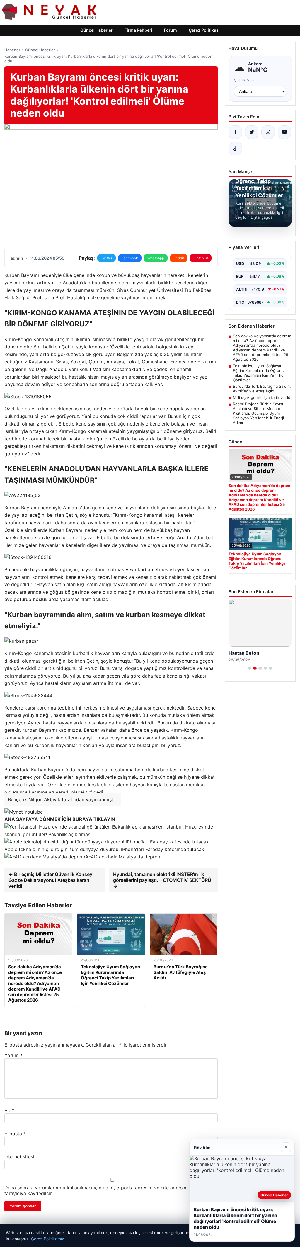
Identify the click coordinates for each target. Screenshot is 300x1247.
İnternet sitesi (19, 1157)
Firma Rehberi (138, 30)
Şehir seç (244, 80)
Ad (9, 1110)
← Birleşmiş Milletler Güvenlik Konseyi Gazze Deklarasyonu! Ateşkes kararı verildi (50, 880)
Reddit (178, 258)
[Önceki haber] (270, 189)
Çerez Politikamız (47, 1238)
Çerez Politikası (204, 30)
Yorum (13, 1055)
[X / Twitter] (251, 132)
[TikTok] (235, 148)
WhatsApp (155, 258)
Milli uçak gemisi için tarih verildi (262, 397)
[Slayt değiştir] (249, 668)
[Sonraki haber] (282, 189)
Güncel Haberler (96, 30)
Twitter (106, 258)
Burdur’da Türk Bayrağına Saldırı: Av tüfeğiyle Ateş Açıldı (262, 388)
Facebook (130, 258)
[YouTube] (284, 132)
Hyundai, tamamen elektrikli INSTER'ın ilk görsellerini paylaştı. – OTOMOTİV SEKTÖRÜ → (162, 880)
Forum (170, 30)
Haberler (12, 49)
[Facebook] (235, 132)
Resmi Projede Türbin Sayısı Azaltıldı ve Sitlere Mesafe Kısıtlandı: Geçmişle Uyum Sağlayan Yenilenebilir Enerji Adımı (258, 413)
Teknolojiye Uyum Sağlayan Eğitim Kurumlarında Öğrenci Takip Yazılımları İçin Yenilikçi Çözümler (258, 372)
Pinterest (200, 258)
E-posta (15, 1134)
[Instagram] (268, 132)
